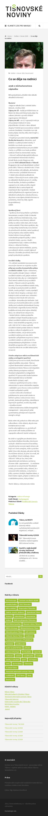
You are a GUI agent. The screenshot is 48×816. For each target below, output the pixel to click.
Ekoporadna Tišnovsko (27, 608)
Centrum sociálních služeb (28, 600)
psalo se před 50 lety (14, 648)
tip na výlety (17, 663)
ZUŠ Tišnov (21, 675)
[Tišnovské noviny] (24, 18)
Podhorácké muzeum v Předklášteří (19, 640)
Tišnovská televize (11, 699)
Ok (41, 576)
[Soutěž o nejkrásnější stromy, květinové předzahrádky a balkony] (13, 550)
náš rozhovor (30, 632)
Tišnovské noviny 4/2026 (29, 535)
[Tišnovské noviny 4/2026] (13, 537)
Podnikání (9, 644)
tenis (8, 663)
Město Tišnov (9, 692)
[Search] (39, 26)
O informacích (23, 499)
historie (9, 616)
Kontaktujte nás (10, 811)
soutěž (38, 656)
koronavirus (31, 616)
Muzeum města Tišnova (32, 624)
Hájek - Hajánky (10, 706)
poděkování (20, 644)
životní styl (10, 679)
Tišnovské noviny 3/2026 (14, 739)
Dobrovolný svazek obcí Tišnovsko (17, 702)
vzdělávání (10, 675)
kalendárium (19, 616)
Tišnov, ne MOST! (26, 520)
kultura (8, 620)
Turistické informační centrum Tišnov (19, 671)
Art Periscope (11, 600)
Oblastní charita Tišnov (14, 636)
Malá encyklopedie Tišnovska (24, 620)
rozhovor (9, 656)
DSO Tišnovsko (25, 604)
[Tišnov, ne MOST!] (13, 522)
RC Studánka (26, 652)
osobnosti (29, 636)
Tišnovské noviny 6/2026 (14, 728)
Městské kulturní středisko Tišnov (17, 694)
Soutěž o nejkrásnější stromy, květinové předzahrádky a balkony (29, 550)
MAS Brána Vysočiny (13, 624)
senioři (18, 656)
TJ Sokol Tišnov (11, 668)
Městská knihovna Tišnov (29, 628)
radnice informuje (23, 496)
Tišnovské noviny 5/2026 (14, 732)
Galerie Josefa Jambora (15, 612)
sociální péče (28, 656)
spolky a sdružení (12, 660)
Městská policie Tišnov (14, 632)
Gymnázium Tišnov (33, 612)
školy (29, 675)
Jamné (7, 709)
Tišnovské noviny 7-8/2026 (14, 724)
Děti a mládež (11, 608)
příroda (27, 648)
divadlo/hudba (11, 604)
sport (24, 660)
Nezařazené (29, 73)
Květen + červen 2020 (17, 73)
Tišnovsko (28, 663)
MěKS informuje (11, 628)
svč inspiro (33, 660)
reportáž (37, 652)
